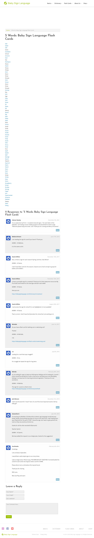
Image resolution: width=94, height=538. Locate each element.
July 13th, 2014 (55, 414)
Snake (6, 132)
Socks (6, 141)
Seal (6, 58)
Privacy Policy (43, 534)
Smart (7, 124)
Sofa (6, 143)
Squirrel (7, 163)
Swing (6, 205)
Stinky (6, 177)
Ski (6, 108)
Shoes (7, 82)
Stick (6, 173)
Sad (6, 44)
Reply (57, 230)
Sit (6, 104)
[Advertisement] (47, 17)
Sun (6, 193)
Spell (6, 151)
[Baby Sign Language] (17, 3)
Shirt (6, 72)
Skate (6, 106)
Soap (6, 138)
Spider (7, 153)
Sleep (6, 118)
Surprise (7, 197)
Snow (6, 137)
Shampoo (8, 62)
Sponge (7, 157)
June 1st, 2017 (55, 324)
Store (6, 181)
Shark (6, 66)
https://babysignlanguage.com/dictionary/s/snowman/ (27, 294)
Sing (6, 98)
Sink (6, 100)
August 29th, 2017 (54, 304)
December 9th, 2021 (53, 220)
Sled (6, 116)
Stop (6, 179)
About (81, 529)
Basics (49, 3)
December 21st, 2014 (53, 399)
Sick (6, 94)
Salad (6, 46)
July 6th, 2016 (55, 351)
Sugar (6, 191)
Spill (6, 155)
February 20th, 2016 (53, 372)
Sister (6, 102)
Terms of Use (35, 534)
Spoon (7, 159)
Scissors (7, 56)
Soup (6, 147)
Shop (85, 3)
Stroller (7, 187)
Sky (6, 114)
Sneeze (7, 135)
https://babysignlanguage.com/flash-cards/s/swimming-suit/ (28, 341)
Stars (6, 169)
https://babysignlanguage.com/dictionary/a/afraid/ (26, 389)
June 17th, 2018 (55, 236)
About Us (78, 3)
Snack (6, 130)
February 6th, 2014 (54, 446)
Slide (6, 120)
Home (8, 30)
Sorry (6, 145)
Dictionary (57, 3)
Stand (6, 167)
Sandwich (7, 52)
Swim (6, 203)
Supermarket (8, 195)
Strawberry (8, 183)
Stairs (6, 165)
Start (6, 171)
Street (7, 185)
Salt (6, 48)
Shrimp (7, 90)
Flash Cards (68, 3)
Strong (7, 189)
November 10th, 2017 (53, 257)
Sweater (7, 199)
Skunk (6, 112)
